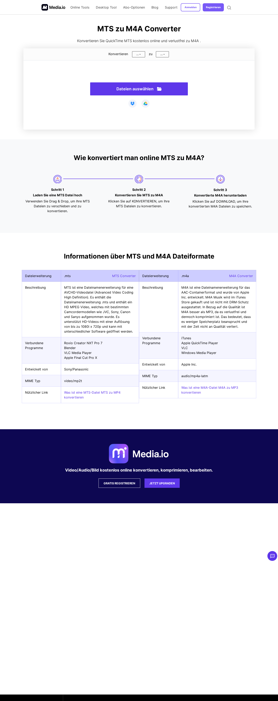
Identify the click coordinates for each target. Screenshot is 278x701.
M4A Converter (241, 276)
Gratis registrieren (119, 483)
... (137, 54)
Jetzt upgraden (162, 483)
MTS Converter (124, 276)
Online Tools (79, 7)
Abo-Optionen (134, 7)
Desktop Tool (106, 7)
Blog (154, 7)
